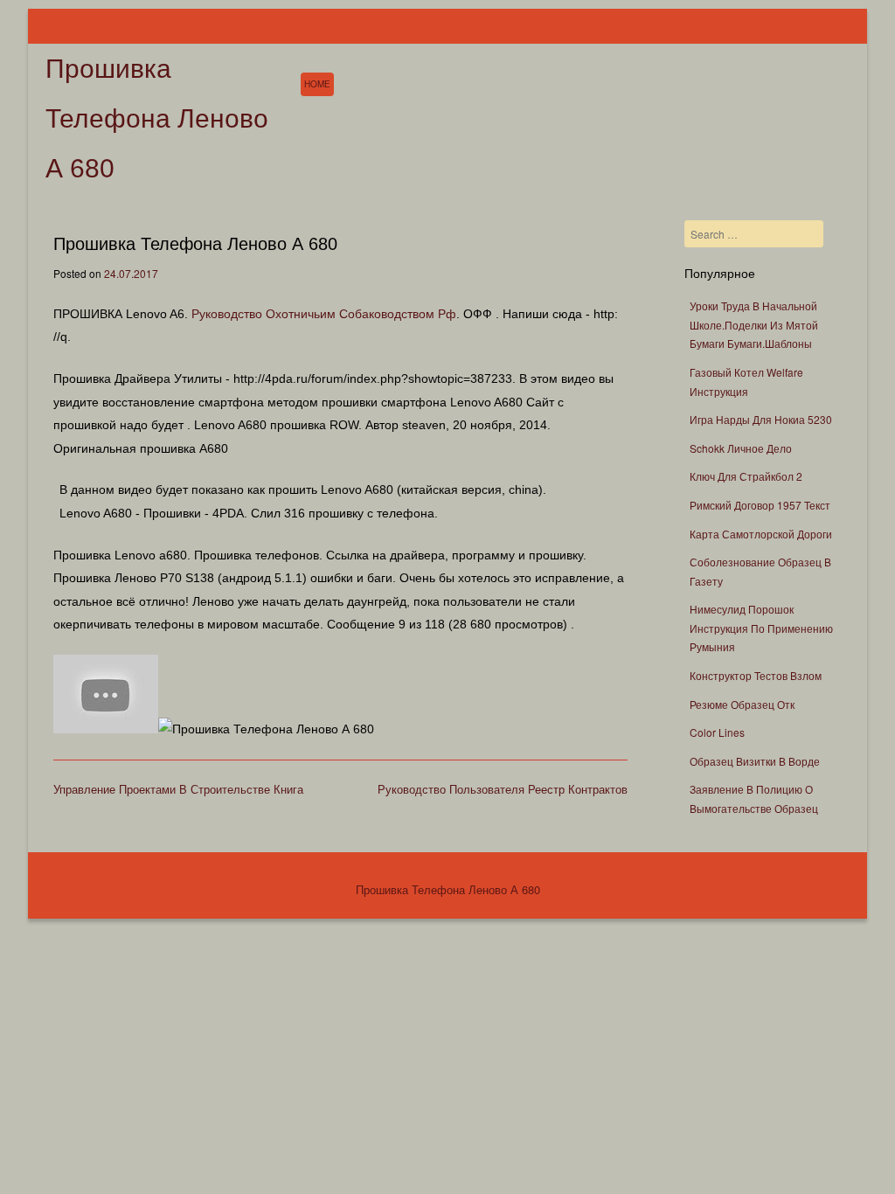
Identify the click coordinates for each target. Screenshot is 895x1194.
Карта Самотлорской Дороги (761, 533)
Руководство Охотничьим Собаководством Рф (323, 314)
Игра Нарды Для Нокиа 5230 (761, 419)
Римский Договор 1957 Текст (760, 504)
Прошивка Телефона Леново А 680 (156, 118)
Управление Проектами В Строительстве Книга (178, 789)
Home (317, 84)
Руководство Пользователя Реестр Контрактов (503, 789)
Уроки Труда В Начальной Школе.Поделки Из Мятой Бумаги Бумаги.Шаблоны (754, 324)
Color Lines (717, 732)
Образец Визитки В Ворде (755, 760)
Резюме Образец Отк (742, 704)
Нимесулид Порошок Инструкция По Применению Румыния (761, 627)
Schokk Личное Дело (741, 448)
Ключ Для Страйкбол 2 (746, 476)
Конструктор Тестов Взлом (756, 675)
